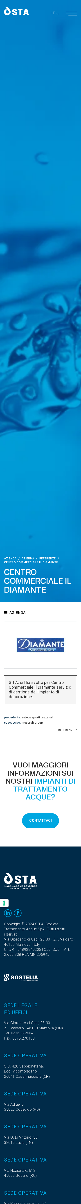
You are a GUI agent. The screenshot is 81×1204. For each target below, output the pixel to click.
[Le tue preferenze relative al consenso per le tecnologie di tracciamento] (4, 903)
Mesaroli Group (32, 723)
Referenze (47, 558)
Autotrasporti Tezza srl (37, 717)
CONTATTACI (40, 820)
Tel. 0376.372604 (18, 1033)
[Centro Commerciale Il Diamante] (40, 645)
